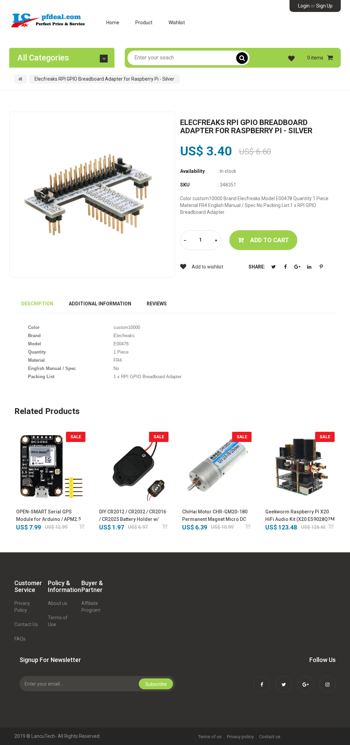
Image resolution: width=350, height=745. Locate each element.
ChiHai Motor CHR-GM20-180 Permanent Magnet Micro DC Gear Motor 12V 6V (214, 516)
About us (57, 603)
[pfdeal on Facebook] (262, 679)
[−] (185, 241)
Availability (192, 171)
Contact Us (26, 624)
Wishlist (177, 22)
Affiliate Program (90, 607)
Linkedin (309, 266)
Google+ (297, 266)
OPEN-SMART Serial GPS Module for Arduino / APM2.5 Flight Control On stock (48, 516)
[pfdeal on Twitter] (284, 679)
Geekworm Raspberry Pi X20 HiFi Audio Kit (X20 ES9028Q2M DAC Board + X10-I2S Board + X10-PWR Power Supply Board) (300, 516)
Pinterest (321, 266)
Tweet (273, 266)
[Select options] (165, 526)
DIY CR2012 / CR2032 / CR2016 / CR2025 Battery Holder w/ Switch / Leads (132, 516)
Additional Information (100, 303)
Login (304, 6)
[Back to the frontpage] (20, 79)
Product (143, 22)
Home (112, 22)
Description (37, 303)
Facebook (285, 266)
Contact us (269, 736)
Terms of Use (58, 621)
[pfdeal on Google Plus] (305, 679)
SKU (185, 185)
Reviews (157, 303)
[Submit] (82, 526)
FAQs (20, 638)
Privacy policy (240, 736)
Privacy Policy (22, 607)
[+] (216, 241)
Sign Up (324, 6)
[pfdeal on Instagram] (327, 679)
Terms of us (209, 736)
